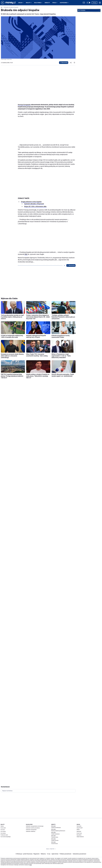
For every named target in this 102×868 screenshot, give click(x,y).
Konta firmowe (54, 843)
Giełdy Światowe (80, 836)
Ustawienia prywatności (79, 854)
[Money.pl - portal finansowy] (11, 2)
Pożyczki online (54, 837)
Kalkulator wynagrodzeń (31, 829)
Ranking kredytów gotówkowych (58, 830)
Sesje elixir (79, 831)
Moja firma (37, 2)
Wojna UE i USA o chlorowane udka (35, 206)
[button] (88, 3)
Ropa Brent (79, 835)
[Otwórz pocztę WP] (84, 2)
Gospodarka (63, 2)
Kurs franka (3, 831)
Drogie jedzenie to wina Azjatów (31, 202)
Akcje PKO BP (80, 827)
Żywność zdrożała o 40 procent (34, 204)
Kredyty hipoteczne (55, 834)
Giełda (20, 2)
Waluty (28, 2)
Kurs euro (3, 829)
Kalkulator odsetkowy (30, 831)
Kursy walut (3, 827)
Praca (54, 2)
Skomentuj (64, 62)
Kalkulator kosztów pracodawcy (33, 827)
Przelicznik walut (4, 835)
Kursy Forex (79, 833)
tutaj (31, 864)
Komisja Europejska (24, 104)
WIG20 (78, 829)
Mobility (47, 2)
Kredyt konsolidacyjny (56, 827)
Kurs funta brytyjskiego (6, 836)
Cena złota (79, 826)
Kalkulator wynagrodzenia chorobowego (34, 826)
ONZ (26, 254)
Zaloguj (94, 2)
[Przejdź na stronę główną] (2, 4)
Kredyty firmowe (54, 840)
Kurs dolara (3, 833)
